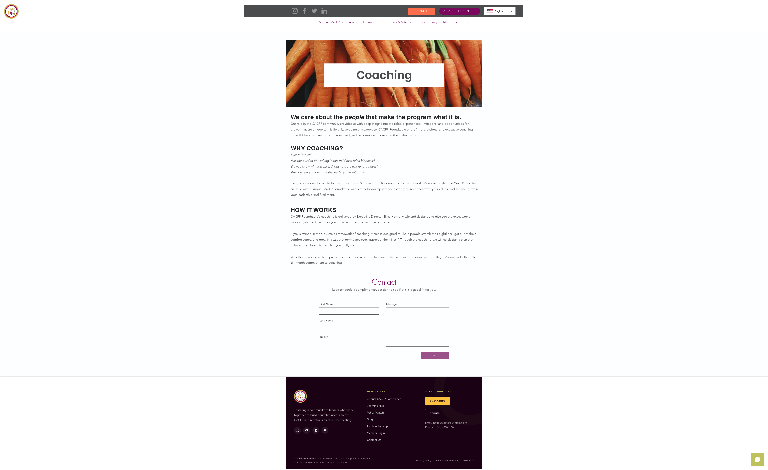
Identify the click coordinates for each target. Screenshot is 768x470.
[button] (402, 23)
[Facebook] (304, 11)
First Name (326, 304)
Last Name (326, 320)
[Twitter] (314, 11)
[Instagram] (295, 11)
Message (391, 304)
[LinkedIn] (324, 11)
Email (323, 336)
